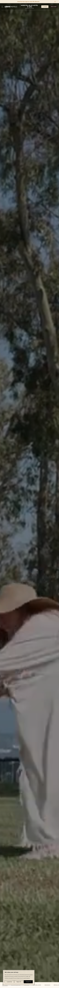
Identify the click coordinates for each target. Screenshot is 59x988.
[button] (2, 6)
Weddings (47, 985)
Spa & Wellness (37, 985)
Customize (9, 981)
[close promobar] (55, 2)
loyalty (45, 6)
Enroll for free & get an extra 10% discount (28, 1)
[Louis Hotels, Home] (11, 6)
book (53, 6)
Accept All (28, 981)
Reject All (19, 981)
